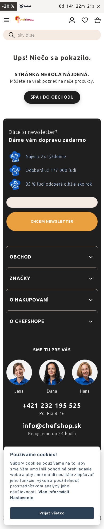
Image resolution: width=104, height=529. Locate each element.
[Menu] (6, 20)
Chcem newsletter (52, 221)
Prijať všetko (51, 513)
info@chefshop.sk (52, 426)
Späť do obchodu (52, 97)
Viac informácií (53, 491)
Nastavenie (21, 497)
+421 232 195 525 (52, 405)
